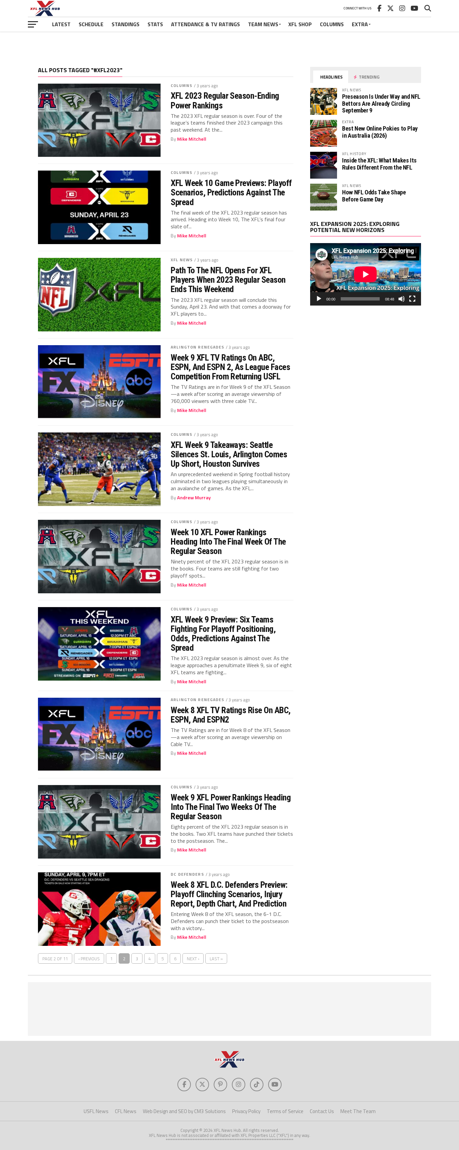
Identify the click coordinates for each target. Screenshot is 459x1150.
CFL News (125, 1111)
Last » (216, 958)
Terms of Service (285, 1111)
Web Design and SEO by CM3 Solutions (184, 1111)
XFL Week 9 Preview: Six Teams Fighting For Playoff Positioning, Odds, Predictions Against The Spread (223, 634)
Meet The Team (358, 1111)
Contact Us (322, 1111)
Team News (263, 24)
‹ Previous (89, 958)
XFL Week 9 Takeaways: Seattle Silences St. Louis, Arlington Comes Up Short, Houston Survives (229, 454)
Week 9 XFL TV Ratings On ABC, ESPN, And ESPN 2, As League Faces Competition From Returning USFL (230, 367)
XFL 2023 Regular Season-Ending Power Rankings (225, 100)
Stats (155, 24)
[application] (365, 274)
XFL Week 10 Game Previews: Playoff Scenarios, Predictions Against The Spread (231, 192)
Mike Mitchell (191, 139)
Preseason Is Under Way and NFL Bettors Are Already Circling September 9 (381, 103)
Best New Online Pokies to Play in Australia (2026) (380, 132)
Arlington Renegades (197, 347)
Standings (125, 24)
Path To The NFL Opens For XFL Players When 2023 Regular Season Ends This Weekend (228, 280)
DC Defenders (187, 874)
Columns (332, 24)
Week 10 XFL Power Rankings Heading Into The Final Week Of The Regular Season (228, 541)
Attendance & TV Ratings (205, 24)
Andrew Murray (194, 497)
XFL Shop (300, 24)
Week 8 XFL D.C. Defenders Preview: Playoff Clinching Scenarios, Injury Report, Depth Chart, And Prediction (229, 894)
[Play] (319, 298)
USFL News (96, 1111)
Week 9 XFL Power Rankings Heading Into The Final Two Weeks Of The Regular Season (231, 807)
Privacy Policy (246, 1111)
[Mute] (401, 298)
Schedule (91, 24)
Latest (61, 24)
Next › (193, 958)
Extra (360, 24)
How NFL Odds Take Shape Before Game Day (374, 195)
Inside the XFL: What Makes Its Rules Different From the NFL (379, 164)
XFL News (182, 260)
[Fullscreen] (412, 298)
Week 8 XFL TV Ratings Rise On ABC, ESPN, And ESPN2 (231, 714)
